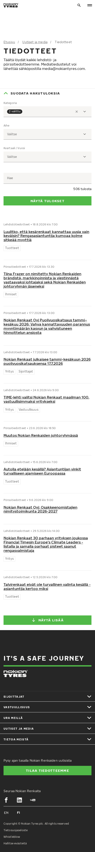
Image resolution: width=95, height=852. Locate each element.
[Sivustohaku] (79, 5)
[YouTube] (33, 800)
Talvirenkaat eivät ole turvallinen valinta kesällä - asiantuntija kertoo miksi (47, 587)
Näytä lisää (51, 620)
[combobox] (47, 111)
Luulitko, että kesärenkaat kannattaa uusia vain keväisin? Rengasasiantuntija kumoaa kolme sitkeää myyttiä (46, 236)
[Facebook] (6, 800)
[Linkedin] (19, 800)
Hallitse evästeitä (15, 843)
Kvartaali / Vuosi (14, 148)
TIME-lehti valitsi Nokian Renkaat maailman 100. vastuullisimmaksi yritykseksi (46, 399)
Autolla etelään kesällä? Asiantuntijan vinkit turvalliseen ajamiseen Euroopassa (42, 471)
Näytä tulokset (47, 201)
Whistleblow (12, 836)
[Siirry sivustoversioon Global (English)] (6, 812)
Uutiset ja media (35, 42)
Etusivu (9, 42)
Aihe (6, 125)
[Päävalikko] (89, 5)
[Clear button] (76, 111)
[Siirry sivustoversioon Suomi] (18, 812)
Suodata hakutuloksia (35, 93)
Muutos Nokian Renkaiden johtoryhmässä (41, 435)
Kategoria (10, 103)
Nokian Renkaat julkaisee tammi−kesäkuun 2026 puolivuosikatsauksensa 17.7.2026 (47, 361)
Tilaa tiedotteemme (47, 770)
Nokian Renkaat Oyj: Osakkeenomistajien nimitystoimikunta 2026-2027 (40, 509)
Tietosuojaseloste (16, 830)
